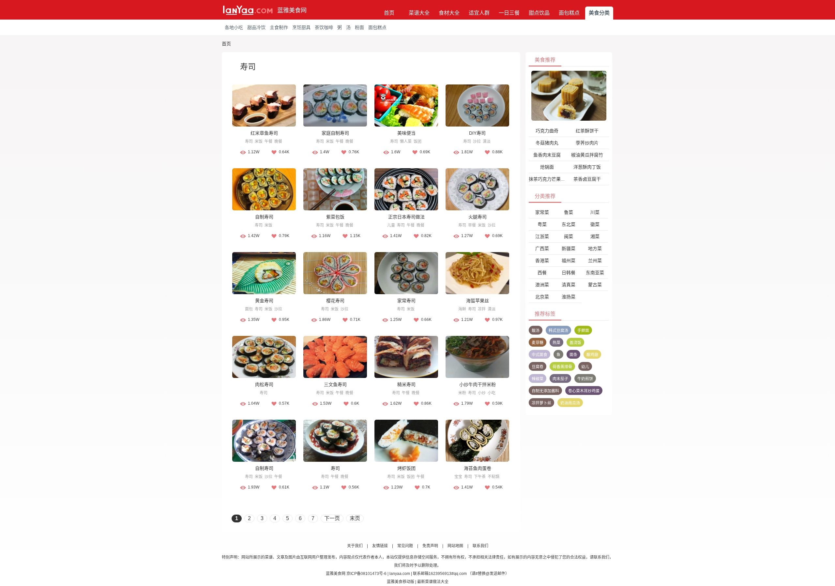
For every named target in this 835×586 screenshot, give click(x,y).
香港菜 (542, 260)
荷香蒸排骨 (562, 367)
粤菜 (542, 224)
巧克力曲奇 (547, 130)
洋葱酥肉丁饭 (587, 167)
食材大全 (449, 13)
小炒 (482, 393)
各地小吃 (234, 27)
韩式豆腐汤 (558, 330)
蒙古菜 (595, 284)
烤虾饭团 (406, 468)
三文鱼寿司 (335, 384)
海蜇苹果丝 (477, 300)
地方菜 (595, 248)
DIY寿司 (477, 133)
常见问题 (405, 546)
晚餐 (278, 141)
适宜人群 (479, 13)
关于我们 (355, 546)
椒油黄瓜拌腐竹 (587, 155)
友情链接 (380, 546)
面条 (573, 355)
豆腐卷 (537, 367)
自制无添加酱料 (545, 391)
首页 (389, 13)
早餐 (472, 225)
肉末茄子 (560, 379)
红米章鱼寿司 (264, 133)
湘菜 (595, 236)
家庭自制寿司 (335, 133)
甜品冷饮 (256, 27)
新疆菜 (568, 248)
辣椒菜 (537, 379)
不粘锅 (493, 476)
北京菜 (542, 296)
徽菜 (595, 224)
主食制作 (279, 27)
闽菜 (568, 236)
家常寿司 (406, 300)
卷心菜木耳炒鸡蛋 (584, 391)
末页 (355, 518)
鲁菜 (568, 212)
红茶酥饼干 (587, 130)
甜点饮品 (539, 13)
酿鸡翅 (592, 355)
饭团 (417, 141)
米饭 (259, 141)
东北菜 (568, 224)
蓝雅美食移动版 (400, 581)
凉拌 (482, 309)
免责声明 (430, 546)
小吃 (491, 393)
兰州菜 (595, 260)
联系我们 (480, 546)
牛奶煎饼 (585, 379)
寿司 (249, 141)
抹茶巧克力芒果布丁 (549, 179)
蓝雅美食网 (292, 10)
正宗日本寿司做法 (406, 216)
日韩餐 (568, 272)
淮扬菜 (568, 296)
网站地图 (455, 546)
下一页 (332, 518)
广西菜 (542, 248)
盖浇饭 (575, 342)
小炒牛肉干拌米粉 (477, 384)
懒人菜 (406, 141)
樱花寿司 (335, 300)
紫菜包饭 (335, 216)
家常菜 (542, 212)
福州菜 (568, 260)
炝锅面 (547, 167)
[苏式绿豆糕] (568, 95)
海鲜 (462, 309)
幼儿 (585, 367)
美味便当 (406, 133)
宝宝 (458, 476)
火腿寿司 (477, 216)
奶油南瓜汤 (570, 403)
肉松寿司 (264, 384)
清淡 (487, 141)
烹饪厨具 (301, 27)
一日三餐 (509, 13)
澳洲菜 (542, 284)
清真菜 (568, 284)
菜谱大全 (419, 13)
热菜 (556, 342)
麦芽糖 (537, 342)
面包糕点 (569, 13)
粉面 (359, 27)
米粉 (462, 393)
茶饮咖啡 (324, 27)
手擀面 (583, 330)
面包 (249, 309)
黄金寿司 (264, 300)
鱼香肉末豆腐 (547, 155)
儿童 (391, 225)
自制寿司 (264, 216)
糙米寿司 (406, 384)
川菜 (595, 212)
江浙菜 (542, 236)
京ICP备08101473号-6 (366, 573)
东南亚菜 (595, 272)
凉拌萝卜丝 (541, 403)
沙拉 (477, 141)
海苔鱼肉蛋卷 (477, 468)
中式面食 (539, 355)
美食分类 (599, 13)
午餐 (268, 141)
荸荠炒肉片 (587, 142)
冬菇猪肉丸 (547, 142)
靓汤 (535, 330)
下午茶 (480, 476)
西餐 (542, 272)
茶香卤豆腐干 (587, 179)
